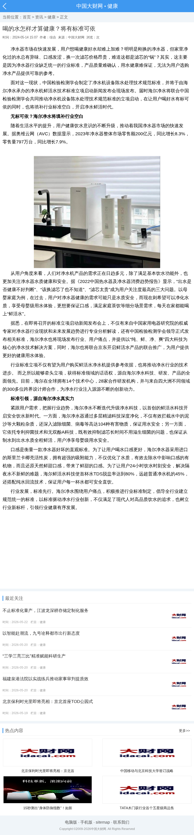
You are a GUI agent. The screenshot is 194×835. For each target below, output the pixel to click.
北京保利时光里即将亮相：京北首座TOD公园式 (48, 701)
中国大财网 (89, 6)
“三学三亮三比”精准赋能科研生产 (34, 656)
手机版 (86, 822)
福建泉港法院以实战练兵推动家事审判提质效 (45, 678)
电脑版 (71, 822)
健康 (112, 6)
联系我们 (121, 822)
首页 (27, 17)
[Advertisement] (97, 553)
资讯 (39, 17)
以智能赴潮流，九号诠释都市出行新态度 (41, 633)
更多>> (184, 731)
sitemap (103, 822)
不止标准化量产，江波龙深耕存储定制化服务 (45, 610)
